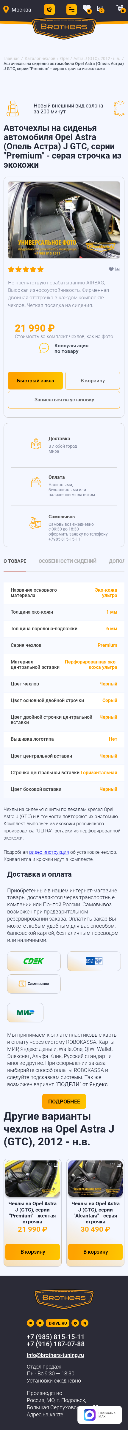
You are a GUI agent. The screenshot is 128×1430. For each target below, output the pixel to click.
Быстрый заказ (35, 381)
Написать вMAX (107, 1414)
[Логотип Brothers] (64, 30)
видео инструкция (49, 852)
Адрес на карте (45, 1414)
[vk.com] (30, 1323)
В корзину (93, 381)
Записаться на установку (64, 400)
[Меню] (70, 9)
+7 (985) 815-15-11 (56, 1337)
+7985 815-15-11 (64, 539)
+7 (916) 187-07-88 (56, 1344)
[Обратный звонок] (49, 9)
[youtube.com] (40, 1323)
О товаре (15, 561)
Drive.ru (58, 1323)
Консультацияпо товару (71, 348)
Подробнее (64, 1101)
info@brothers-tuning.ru (55, 1355)
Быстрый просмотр (33, 1178)
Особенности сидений (67, 561)
